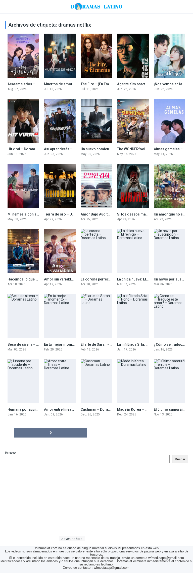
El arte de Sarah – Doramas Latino (108, 344)
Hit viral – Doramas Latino (29, 149)
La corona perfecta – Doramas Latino (111, 279)
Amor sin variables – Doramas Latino (74, 279)
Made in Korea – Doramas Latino (144, 409)
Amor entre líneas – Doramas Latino (73, 409)
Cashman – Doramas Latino (103, 409)
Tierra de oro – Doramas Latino (70, 214)
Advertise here (71, 539)
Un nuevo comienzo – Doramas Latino (112, 149)
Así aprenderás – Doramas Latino (71, 149)
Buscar (10, 453)
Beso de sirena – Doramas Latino (35, 344)
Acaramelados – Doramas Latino (35, 84)
